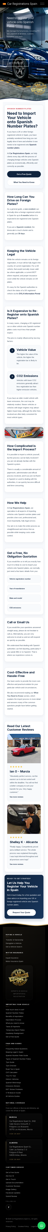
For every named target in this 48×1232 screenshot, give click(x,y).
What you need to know (15, 1023)
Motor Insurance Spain (14, 961)
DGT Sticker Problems (14, 1089)
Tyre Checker (11, 1066)
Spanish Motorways (13, 1083)
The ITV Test (11, 1076)
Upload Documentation (14, 1183)
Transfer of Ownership (14, 940)
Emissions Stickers (13, 1086)
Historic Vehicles (12, 1079)
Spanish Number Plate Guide (17, 1055)
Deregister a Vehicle (13, 943)
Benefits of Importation (14, 1016)
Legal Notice (35, 1226)
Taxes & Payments (13, 1026)
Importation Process (13, 1020)
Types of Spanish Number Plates (18, 1059)
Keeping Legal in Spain (14, 1052)
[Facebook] (8, 1207)
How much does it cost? (15, 1010)
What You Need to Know (24, 182)
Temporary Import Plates (15, 1030)
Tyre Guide (10, 1062)
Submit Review (11, 1196)
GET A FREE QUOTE (16, 63)
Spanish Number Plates (15, 1013)
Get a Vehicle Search (14, 947)
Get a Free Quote (24, 174)
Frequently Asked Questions (16, 1049)
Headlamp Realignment (15, 1033)
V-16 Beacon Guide (13, 1093)
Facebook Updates (13, 1193)
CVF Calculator (11, 1072)
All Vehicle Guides (13, 1096)
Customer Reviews (13, 1186)
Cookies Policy (23, 1226)
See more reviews (16, 797)
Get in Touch (11, 1179)
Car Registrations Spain (22, 3)
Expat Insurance (12, 958)
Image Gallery (11, 1189)
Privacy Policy (11, 1226)
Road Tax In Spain (13, 1069)
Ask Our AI (10, 1176)
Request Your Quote (21, 912)
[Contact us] (42, 1226)
